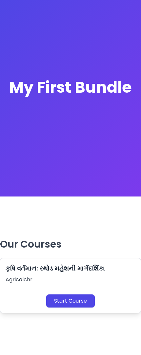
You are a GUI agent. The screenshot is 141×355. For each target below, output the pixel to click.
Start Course (70, 301)
